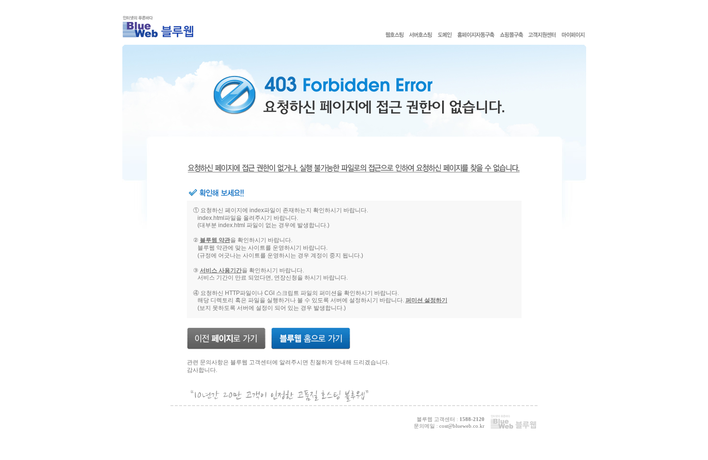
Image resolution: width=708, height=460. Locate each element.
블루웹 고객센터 (251, 362)
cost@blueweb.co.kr (462, 426)
